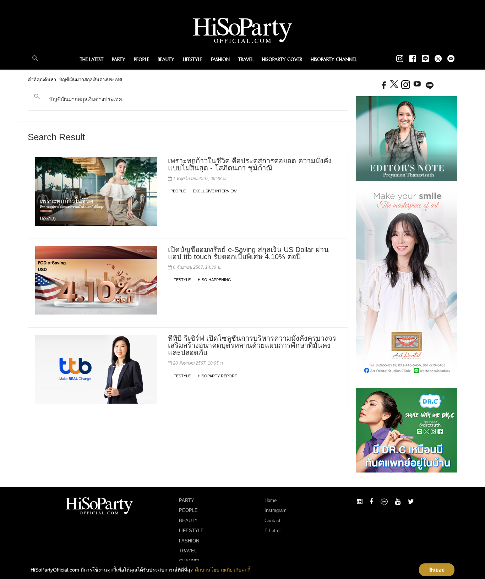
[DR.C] (406, 429)
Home (271, 500)
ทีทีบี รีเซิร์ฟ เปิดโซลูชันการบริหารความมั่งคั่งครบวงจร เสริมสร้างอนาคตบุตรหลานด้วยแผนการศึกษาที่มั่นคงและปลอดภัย (252, 345)
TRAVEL (246, 59)
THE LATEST (91, 59)
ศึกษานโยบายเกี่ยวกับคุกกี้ (222, 570)
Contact (272, 520)
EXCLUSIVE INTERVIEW (214, 191)
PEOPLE (141, 59)
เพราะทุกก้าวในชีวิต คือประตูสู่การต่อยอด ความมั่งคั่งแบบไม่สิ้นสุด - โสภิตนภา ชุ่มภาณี (250, 164)
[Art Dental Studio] (406, 284)
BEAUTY (166, 59)
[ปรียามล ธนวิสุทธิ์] (406, 138)
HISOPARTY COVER (282, 59)
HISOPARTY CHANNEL (334, 59)
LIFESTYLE (192, 59)
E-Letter (273, 530)
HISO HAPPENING (214, 280)
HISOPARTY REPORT (217, 376)
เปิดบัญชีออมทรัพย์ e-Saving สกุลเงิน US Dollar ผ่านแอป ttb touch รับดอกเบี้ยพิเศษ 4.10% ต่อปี (248, 253)
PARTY (118, 59)
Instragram (276, 510)
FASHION (220, 59)
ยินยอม (437, 570)
